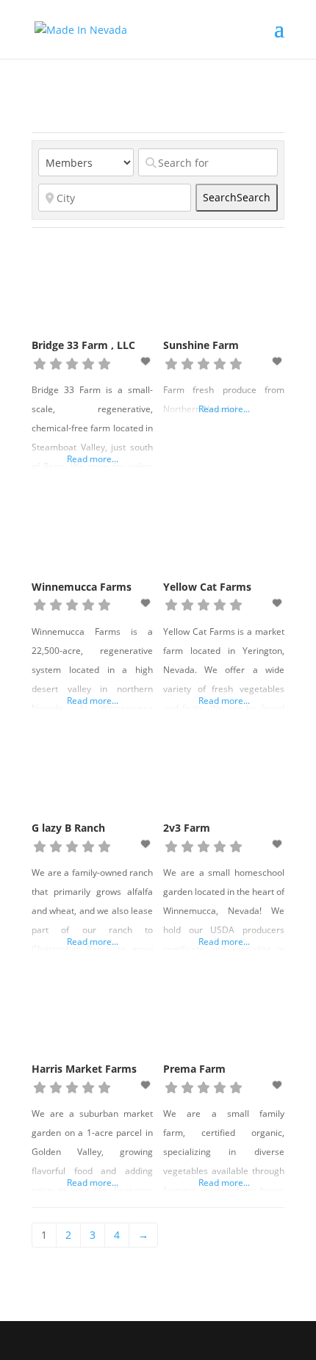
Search (236, 197)
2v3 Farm (186, 828)
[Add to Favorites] (147, 361)
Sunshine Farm (201, 345)
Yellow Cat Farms (207, 587)
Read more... (92, 459)
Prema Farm (194, 1069)
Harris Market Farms (84, 1069)
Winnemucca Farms (82, 587)
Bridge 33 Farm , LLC (83, 345)
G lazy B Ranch (68, 828)
